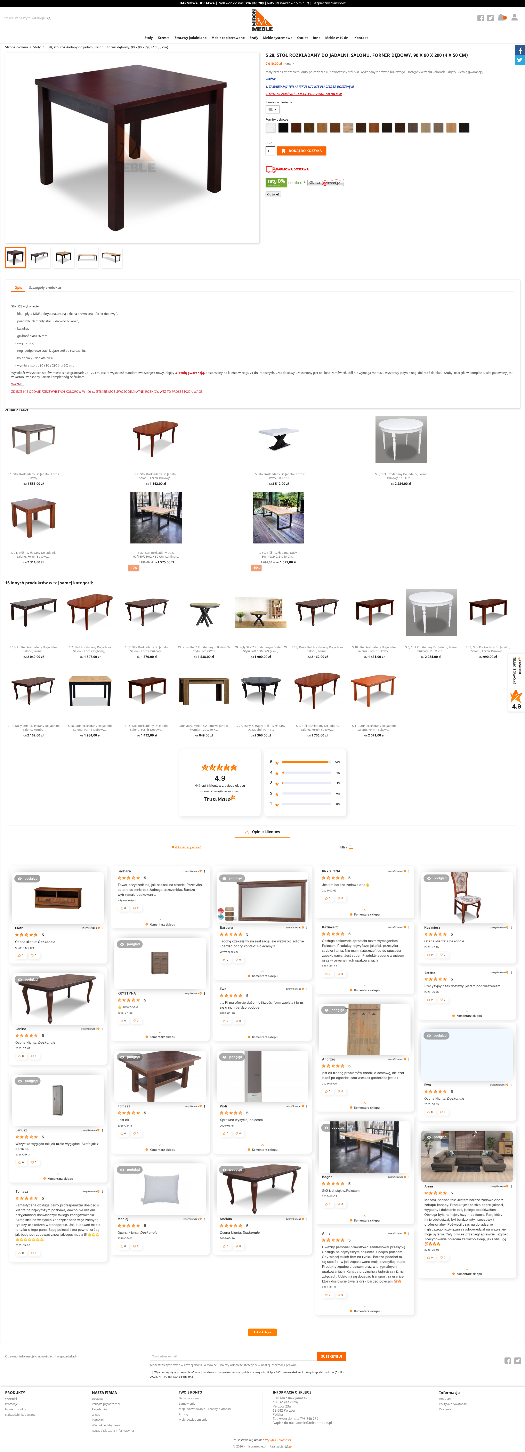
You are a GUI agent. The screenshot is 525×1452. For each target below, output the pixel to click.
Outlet (302, 37)
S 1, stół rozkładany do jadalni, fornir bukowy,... (33, 476)
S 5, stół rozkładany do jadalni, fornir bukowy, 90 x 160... (279, 476)
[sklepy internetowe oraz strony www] (288, 1446)
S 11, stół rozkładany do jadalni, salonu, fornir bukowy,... (374, 728)
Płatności (98, 1420)
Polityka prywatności (106, 1404)
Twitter (491, 19)
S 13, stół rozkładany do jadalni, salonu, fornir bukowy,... (147, 649)
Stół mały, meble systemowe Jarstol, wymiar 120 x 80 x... (204, 728)
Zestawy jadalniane (191, 37)
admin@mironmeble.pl (314, 1422)
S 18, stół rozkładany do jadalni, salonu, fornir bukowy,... (374, 649)
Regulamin (99, 1409)
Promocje (11, 1404)
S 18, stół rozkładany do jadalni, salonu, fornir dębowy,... (147, 728)
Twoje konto (190, 1392)
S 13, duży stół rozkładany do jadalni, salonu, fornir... (318, 649)
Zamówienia (187, 1403)
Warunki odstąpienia (106, 1425)
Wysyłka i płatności (278, 1440)
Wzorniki (11, 1399)
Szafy (254, 37)
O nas (96, 1415)
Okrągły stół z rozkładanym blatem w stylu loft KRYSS (204, 649)
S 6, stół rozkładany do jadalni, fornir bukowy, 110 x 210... (401, 476)
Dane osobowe (189, 1398)
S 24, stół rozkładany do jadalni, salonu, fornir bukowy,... (33, 555)
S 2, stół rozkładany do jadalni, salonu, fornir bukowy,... (156, 476)
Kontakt (361, 37)
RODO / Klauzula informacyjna (113, 1431)
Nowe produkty (15, 1409)
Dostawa (98, 1399)
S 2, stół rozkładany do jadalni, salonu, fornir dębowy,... (90, 649)
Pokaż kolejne (262, 1332)
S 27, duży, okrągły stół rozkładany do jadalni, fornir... (260, 728)
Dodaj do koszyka (301, 150)
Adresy (183, 1414)
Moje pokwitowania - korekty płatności (205, 1409)
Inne (316, 37)
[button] (247, 832)
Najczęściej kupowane (20, 1415)
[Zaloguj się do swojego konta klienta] (513, 13)
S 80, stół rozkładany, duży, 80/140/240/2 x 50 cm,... (278, 555)
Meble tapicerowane (228, 37)
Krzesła (164, 37)
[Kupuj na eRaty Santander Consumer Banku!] (325, 182)
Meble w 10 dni (337, 37)
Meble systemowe (277, 37)
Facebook (481, 19)
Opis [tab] (18, 287)
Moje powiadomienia (193, 1419)
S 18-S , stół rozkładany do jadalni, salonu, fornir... (34, 649)
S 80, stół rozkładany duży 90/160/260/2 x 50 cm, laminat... (156, 555)
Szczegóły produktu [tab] (45, 287)
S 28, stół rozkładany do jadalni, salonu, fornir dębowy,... (90, 728)
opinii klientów (220, 786)
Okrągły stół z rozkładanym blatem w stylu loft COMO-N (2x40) (261, 649)
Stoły (149, 37)
